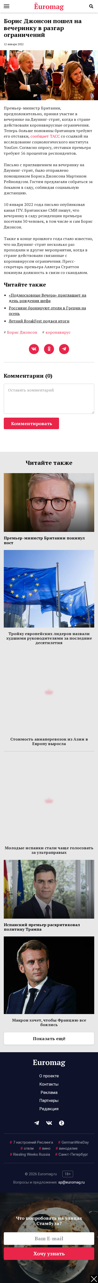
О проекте (49, 1075)
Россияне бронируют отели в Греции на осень (47, 310)
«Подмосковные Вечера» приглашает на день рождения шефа (47, 297)
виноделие (67, 1148)
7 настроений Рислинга (31, 1142)
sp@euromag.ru (71, 1182)
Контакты (49, 1084)
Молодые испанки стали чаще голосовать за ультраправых (49, 850)
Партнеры (49, 1100)
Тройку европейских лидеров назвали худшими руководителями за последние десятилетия (49, 638)
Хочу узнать (49, 1253)
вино (45, 1148)
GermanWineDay (73, 1142)
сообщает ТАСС (45, 136)
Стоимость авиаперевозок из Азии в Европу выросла (49, 741)
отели (27, 1148)
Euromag (49, 6)
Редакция (49, 1108)
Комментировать (31, 423)
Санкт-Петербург (71, 1154)
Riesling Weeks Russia (30, 1154)
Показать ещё (49, 1038)
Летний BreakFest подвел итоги (39, 321)
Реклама (49, 1092)
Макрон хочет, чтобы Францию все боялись (49, 1022)
